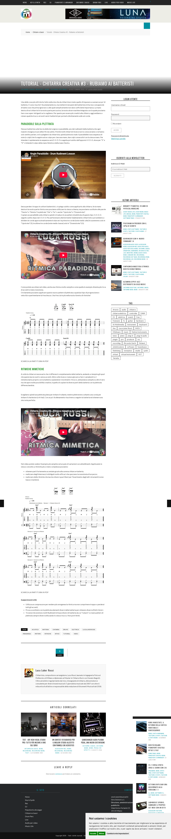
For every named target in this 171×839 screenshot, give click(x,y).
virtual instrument (128, 354)
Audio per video (117, 2)
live (114, 328)
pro (122, 339)
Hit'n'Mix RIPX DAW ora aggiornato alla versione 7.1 (157, 787)
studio (137, 350)
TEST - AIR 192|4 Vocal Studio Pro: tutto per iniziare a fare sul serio (34, 742)
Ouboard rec (131, 255)
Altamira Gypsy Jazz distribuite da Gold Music (134, 283)
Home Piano (152, 753)
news (115, 336)
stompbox (128, 350)
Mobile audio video (140, 253)
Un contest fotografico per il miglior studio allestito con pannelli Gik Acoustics (63, 742)
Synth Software (158, 773)
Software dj (159, 793)
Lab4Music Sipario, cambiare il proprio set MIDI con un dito (157, 805)
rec (138, 339)
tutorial (66, 634)
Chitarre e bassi (82, 2)
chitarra (56, 629)
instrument (131, 324)
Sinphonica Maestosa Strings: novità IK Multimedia (136, 267)
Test (27, 753)
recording (117, 343)
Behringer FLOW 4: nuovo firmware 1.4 (133, 240)
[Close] (135, 719)
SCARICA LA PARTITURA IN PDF (35, 361)
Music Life (131, 2)
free (138, 317)
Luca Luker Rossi (95, 89)
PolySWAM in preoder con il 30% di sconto (135, 224)
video (76, 634)
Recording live (128, 259)
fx (124, 321)
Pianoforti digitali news (156, 756)
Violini (125, 276)
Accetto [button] (93, 833)
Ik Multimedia (118, 324)
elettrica (75, 629)
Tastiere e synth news (136, 231)
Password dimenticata (120, 136)
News (25, 2)
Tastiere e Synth (154, 736)
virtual (115, 354)
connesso (58, 774)
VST (140, 354)
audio (124, 309)
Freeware (151, 771)
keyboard (143, 324)
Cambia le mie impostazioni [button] (118, 833)
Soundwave (142, 347)
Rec (45, 2)
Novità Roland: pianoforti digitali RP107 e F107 (156, 748)
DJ (50, 2)
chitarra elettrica (119, 313)
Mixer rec (130, 253)
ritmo (57, 634)
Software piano (128, 218)
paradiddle (27, 634)
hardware (134, 251)
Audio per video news (130, 249)
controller (133, 313)
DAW (143, 313)
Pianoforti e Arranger (64, 2)
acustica (35, 629)
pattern (38, 634)
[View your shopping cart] (149, 2)
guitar (130, 321)
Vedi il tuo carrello (118, 138)
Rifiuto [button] (101, 833)
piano (122, 336)
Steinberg (117, 350)
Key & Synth (35, 2)
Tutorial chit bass (59, 89)
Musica (129, 214)
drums (65, 629)
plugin (115, 339)
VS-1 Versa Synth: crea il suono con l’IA (157, 766)
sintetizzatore (118, 347)
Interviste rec (144, 251)
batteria (45, 629)
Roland (142, 343)
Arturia (115, 309)
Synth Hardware (158, 734)
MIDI (137, 328)
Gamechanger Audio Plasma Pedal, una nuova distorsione (93, 741)
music (126, 332)
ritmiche (48, 634)
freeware (116, 321)
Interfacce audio (31, 749)
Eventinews (140, 212)
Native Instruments (139, 332)
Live (106, 2)
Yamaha (116, 358)
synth (146, 350)
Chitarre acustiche (130, 288)
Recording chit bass (130, 257)
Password (115, 114)
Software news (153, 795)
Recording (27, 751)
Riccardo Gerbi (130, 343)
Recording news (38, 751)
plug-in (130, 336)
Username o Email (118, 105)
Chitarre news (128, 290)
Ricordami (117, 123)
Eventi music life (129, 212)
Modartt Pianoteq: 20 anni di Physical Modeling (135, 207)
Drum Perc (97, 2)
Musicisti (40, 89)
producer (130, 339)
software (130, 347)
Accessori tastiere (155, 811)
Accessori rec (60, 749)
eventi (130, 317)
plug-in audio (142, 336)
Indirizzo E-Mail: (118, 163)
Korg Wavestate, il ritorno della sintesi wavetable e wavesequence (157, 726)
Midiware (117, 332)
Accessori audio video (131, 244)
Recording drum (143, 257)
